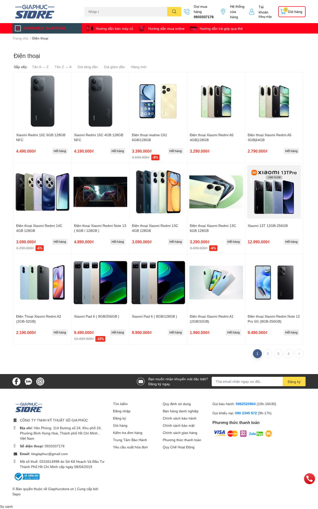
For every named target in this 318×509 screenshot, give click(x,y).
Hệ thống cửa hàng (237, 11)
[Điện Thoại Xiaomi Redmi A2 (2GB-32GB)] (42, 282)
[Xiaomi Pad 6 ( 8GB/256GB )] (100, 282)
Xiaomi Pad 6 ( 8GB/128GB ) (154, 316)
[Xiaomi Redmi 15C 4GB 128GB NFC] (100, 101)
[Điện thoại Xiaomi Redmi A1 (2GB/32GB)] (216, 282)
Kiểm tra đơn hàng (127, 432)
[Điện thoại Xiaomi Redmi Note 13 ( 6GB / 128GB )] (100, 192)
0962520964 (246, 404)
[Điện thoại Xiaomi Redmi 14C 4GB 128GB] (42, 192)
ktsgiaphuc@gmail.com (49, 454)
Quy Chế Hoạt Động (179, 447)
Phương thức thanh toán (182, 440)
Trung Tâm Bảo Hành (130, 440)
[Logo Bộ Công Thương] (27, 476)
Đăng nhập (265, 16)
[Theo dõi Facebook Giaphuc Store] (16, 381)
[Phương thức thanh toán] (243, 433)
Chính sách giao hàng (180, 432)
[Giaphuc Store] (43, 11)
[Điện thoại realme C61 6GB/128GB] (158, 101)
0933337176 (204, 17)
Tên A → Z (40, 67)
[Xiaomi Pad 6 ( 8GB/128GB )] (158, 282)
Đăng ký (294, 382)
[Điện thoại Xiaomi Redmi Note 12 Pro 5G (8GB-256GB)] (274, 282)
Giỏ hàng (120, 425)
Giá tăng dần (88, 67)
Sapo (16, 494)
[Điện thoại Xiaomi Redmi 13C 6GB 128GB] (216, 192)
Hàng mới (138, 67)
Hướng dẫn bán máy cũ (114, 28)
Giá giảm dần (114, 67)
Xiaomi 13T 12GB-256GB (268, 225)
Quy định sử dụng (177, 404)
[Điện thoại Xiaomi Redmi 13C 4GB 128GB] (158, 192)
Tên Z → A (63, 67)
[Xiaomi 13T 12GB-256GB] (274, 192)
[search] (174, 11)
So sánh (6, 506)
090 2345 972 (246, 413)
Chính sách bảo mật (179, 425)
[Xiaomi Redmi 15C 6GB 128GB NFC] (42, 101)
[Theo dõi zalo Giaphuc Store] (28, 381)
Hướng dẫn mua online (166, 28)
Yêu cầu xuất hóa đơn (130, 447)
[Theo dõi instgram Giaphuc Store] (40, 381)
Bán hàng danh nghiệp (181, 411)
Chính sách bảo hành (180, 418)
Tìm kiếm (120, 404)
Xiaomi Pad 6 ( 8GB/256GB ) (96, 316)
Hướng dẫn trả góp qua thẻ (221, 28)
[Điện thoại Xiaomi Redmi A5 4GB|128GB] (216, 101)
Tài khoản (263, 9)
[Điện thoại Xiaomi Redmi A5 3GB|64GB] (274, 101)
